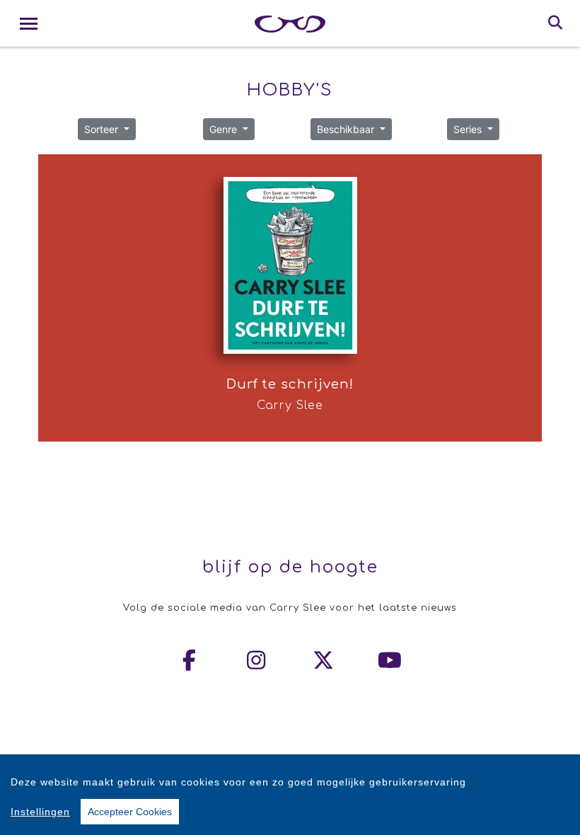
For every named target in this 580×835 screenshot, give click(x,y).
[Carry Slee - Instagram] (256, 660)
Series (469, 129)
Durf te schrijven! (290, 384)
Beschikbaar (347, 129)
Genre (224, 129)
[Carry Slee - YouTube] (390, 660)
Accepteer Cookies (130, 811)
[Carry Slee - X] (324, 660)
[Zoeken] (556, 23)
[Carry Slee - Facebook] (190, 660)
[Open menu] (28, 23)
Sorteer (102, 129)
